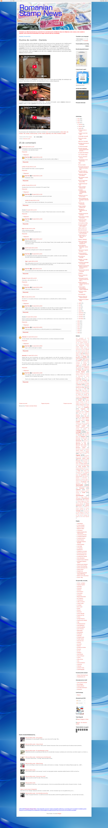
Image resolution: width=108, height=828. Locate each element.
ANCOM (87, 349)
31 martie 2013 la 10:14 (32, 355)
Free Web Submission (82, 687)
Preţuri (79, 470)
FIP (78, 405)
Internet (78, 416)
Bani (82, 353)
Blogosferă (84, 357)
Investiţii (77, 417)
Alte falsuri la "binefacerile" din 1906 (82, 210)
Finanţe (87, 404)
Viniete (86, 512)
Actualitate (87, 343)
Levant (86, 430)
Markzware (78, 437)
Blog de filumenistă (81, 596)
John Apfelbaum (80, 625)
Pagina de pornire (45, 403)
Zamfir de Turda (80, 667)
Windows (77, 513)
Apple (83, 352)
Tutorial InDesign (79, 503)
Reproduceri (78, 479)
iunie (80, 307)
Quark (77, 474)
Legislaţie (78, 430)
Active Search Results (82, 682)
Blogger (84, 356)
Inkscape (85, 414)
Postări (79, 700)
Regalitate (78, 477)
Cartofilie (79, 360)
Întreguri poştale (80, 425)
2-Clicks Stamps (80, 525)
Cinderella (77, 364)
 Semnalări (79, 338)
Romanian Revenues (82, 553)
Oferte (81, 453)
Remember (84, 477)
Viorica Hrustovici (81, 662)
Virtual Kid (79, 664)
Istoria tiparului (81, 420)
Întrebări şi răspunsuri (82, 424)
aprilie (80, 303)
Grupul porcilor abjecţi (82, 620)
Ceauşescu (78, 362)
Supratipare (78, 494)
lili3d (55, 133)
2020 (78, 332)
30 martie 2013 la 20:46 (37, 306)
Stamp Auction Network (82, 564)
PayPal (79, 459)
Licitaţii (78, 432)
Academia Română (83, 342)
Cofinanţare (80, 367)
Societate (81, 488)
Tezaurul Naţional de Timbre (83, 501)
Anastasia (79, 595)
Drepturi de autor (80, 386)
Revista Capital (85, 479)
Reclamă (86, 476)
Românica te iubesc (81, 647)
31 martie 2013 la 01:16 (32, 336)
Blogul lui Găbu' (80, 528)
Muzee (83, 449)
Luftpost (86, 435)
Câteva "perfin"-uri (82, 228)
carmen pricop (33, 133)
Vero (52, 133)
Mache (77, 436)
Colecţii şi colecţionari (82, 341)
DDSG (77, 383)
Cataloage (86, 360)
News (87, 452)
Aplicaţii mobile (85, 350)
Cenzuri (84, 362)
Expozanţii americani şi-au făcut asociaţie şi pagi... (83, 168)
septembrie (81, 312)
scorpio (27, 133)
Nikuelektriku (80, 632)
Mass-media (84, 437)
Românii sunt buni (79, 480)
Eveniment (85, 391)
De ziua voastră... (82, 164)
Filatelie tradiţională (80, 404)
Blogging (78, 357)
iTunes (82, 423)
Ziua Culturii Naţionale (85, 516)
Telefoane (87, 499)
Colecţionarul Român (82, 534)
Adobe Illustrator (84, 348)
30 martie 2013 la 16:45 (31, 278)
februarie (81, 126)
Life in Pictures (80, 628)
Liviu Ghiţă (79, 546)
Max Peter (27, 157)
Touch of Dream (80, 655)
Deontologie (82, 383)
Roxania (79, 649)
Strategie (77, 492)
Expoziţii (85, 394)
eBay (88, 387)
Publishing (85, 473)
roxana (43, 133)
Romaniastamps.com (81, 554)
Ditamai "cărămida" (82, 239)
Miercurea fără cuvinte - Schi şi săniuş (33, 737)
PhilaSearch (80, 549)
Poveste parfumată (79, 467)
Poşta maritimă (79, 465)
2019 (78, 330)
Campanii (87, 359)
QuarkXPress (84, 474)
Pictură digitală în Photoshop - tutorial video (83, 247)
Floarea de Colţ (80, 615)
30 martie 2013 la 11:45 (34, 200)
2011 (78, 118)
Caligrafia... (80, 273)
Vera (78, 661)
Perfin (86, 459)
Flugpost (87, 405)
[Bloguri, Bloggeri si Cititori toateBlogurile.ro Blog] (82, 719)
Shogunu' (79, 652)
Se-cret (78, 650)
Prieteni (85, 470)
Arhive (86, 352)
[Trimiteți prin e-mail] (37, 136)
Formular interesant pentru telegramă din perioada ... (83, 149)
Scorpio (24, 278)
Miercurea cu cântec (81, 442)
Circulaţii (84, 364)
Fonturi (79, 407)
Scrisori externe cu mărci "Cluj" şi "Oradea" (82, 236)
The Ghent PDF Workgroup (82, 502)
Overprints (87, 455)
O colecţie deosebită (82, 146)
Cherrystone (80, 530)
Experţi (79, 394)
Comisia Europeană (80, 373)
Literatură (80, 435)
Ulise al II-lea (80, 659)
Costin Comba (80, 603)
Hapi (23, 228)
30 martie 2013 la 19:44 (30, 296)
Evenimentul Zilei (79, 393)
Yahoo (88, 513)
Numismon (79, 689)
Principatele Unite (79, 472)
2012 (78, 120)
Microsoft (86, 440)
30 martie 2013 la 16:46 (32, 247)
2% (76, 342)
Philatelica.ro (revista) (82, 551)
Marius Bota (79, 630)
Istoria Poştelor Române (83, 418)
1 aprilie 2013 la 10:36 (33, 261)
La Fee (23, 166)
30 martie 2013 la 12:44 (31, 210)
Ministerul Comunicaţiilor (81, 446)
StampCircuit (80, 571)
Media (85, 439)
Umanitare (80, 506)
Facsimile (78, 397)
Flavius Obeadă (80, 613)
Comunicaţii (80, 376)
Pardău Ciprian (80, 638)
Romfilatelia (83, 481)
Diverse (79, 384)
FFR (86, 401)
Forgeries (86, 407)
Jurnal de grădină (81, 627)
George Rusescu (81, 618)
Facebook (86, 395)
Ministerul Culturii (80, 447)
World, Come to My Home (82, 575)
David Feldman (80, 539)
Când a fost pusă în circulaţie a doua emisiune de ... (82, 242)
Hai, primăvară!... (82, 294)
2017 (78, 326)
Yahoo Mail (79, 515)
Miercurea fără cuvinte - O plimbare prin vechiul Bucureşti (38, 757)
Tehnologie (78, 498)
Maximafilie (78, 439)
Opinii (78, 455)
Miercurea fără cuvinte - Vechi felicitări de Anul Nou (36, 793)
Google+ (82, 411)
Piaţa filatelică (79, 462)
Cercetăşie (78, 363)
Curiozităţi (84, 380)
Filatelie (77, 403)
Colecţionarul (80, 600)
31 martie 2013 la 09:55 (37, 327)
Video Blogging (80, 512)
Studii (83, 492)
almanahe (24, 355)
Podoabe (85, 462)
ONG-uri (85, 453)
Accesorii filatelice (79, 343)
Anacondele (79, 593)
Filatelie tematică (84, 403)
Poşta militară (86, 465)
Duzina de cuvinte (26, 138)
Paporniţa (79, 635)
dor (67, 132)
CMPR (77, 366)
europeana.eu (78, 391)
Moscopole (78, 449)
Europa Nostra (84, 390)
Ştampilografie (80, 495)
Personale (78, 461)
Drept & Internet (80, 685)
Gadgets (77, 411)
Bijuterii (79, 356)
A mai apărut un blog (83, 223)
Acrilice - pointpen (81, 583)
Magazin (83, 436)
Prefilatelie (78, 469)
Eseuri (77, 390)
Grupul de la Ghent (82, 413)
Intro (85, 416)
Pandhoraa (79, 633)
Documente (87, 384)
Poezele (79, 642)
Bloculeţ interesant (82, 230)
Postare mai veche (68, 403)
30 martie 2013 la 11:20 (29, 146)
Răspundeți (24, 151)
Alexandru (79, 586)
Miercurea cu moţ (81, 443)
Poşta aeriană (83, 463)
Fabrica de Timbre (79, 395)
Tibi (24, 133)
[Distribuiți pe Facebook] (40, 136)
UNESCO (86, 506)
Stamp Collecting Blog (82, 566)
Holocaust (78, 414)
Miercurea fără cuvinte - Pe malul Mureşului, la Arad (36, 750)
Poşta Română (82, 466)
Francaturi (78, 410)
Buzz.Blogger (80, 684)
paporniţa (48, 133)
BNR (77, 359)
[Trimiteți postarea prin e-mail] (34, 136)
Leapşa (84, 428)
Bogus (81, 359)
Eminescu (80, 388)
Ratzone (79, 645)
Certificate (85, 363)
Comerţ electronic (82, 370)
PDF (83, 459)
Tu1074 (78, 657)
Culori (86, 379)
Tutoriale (87, 505)
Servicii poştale (79, 486)
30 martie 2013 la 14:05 (30, 228)
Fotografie (83, 408)
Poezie (77, 463)
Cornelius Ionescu (81, 538)
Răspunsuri (26, 154)
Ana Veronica (80, 591)
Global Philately (80, 544)
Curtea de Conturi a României (82, 381)
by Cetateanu (80, 598)
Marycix (79, 694)
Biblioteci (82, 355)
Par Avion (79, 456)
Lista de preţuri (85, 433)
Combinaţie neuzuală (83, 136)
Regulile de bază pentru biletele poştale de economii (83, 267)
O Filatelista (79, 547)
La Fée (39, 133)
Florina (78, 616)
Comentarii (80, 703)
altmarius (79, 589)
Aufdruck (77, 353)
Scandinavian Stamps (82, 556)
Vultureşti (79, 666)
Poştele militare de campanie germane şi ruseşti (83, 284)
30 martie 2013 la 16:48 (37, 287)
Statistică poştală (84, 491)
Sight (79, 162)
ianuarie (80, 124)
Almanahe (79, 588)
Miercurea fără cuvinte (81, 444)
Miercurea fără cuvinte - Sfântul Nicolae (34, 763)
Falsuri (81, 398)
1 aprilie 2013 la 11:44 (37, 268)
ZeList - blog (80, 577)
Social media (86, 486)
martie (80, 128)
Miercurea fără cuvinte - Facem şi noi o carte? (35, 776)
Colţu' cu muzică (80, 601)
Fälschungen (85, 397)
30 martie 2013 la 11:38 (37, 157)
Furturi (85, 410)
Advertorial (78, 349)
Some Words (80, 654)
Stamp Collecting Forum (82, 675)
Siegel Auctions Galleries (82, 559)
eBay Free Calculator (83, 141)
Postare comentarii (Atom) (31, 405)
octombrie (81, 314)
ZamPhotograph (80, 669)
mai (79, 305)
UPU (86, 509)
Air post (82, 349)
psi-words (79, 644)
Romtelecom (78, 483)
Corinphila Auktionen (81, 536)
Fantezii (87, 398)
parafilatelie (85, 456)
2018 (78, 328)
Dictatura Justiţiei (61, 133)
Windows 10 (83, 513)
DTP (86, 386)
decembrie (81, 318)
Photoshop (85, 461)
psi (47, 132)
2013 (78, 122)
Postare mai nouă (23, 403)
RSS (85, 483)
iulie (80, 308)
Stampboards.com (81, 676)
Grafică (87, 411)
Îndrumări (87, 423)
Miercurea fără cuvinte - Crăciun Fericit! (34, 744)
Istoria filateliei (85, 417)
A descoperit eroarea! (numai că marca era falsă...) (83, 279)
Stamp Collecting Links (82, 567)
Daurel (78, 608)
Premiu (83, 469)
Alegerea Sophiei (81, 584)
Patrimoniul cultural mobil (82, 458)
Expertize (87, 393)
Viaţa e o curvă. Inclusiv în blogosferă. (28, 789)
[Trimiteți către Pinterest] (41, 136)
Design (87, 383)
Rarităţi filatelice (79, 476)
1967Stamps (80, 523)
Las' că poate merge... (83, 154)
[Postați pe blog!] (38, 136)
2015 (78, 323)
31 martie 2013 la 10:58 (37, 372)
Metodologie (78, 440)
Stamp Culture (80, 569)
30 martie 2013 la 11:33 (31, 185)
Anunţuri (78, 350)
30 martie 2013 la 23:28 (31, 316)
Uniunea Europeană (80, 508)
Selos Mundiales (81, 558)
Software (78, 489)
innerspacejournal (81, 623)
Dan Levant (79, 606)
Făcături (80, 400)
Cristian (21, 133)
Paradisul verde (80, 637)
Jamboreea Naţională (80, 427)
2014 (78, 321)
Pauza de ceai (80, 640)
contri (85, 377)
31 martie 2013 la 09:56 (37, 346)
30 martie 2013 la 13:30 (37, 219)
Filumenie (79, 611)
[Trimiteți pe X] (39, 136)
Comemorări (86, 368)
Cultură (77, 380)
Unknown (24, 336)
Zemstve (85, 515)
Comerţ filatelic (80, 371)
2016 (78, 325)
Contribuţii (78, 379)
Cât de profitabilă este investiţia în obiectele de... (83, 200)
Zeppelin (77, 516)
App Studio (78, 352)
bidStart (87, 355)
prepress (87, 469)
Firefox (82, 405)
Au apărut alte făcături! (83, 152)
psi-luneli (79, 473)
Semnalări (79, 485)
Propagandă (87, 472)
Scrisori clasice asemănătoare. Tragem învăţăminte (83, 288)
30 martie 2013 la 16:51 (37, 253)
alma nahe (63, 132)
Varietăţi (78, 511)
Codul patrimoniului (85, 366)
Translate (86, 40)
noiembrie (81, 316)
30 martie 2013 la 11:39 (37, 175)
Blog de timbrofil (80, 526)
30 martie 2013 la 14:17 (37, 239)
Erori (85, 388)
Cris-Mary (79, 605)
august (80, 310)
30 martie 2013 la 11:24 (31, 166)
